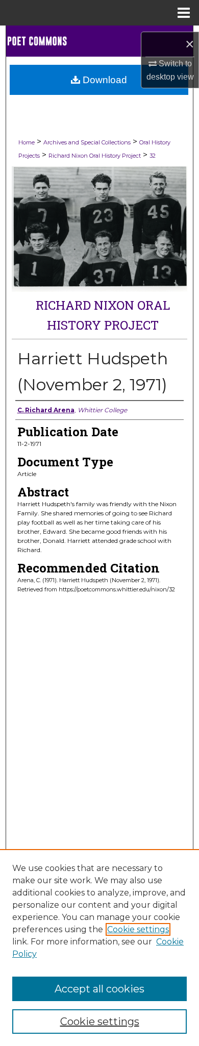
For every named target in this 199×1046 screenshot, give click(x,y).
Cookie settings (138, 929)
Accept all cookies (99, 989)
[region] (99, 947)
